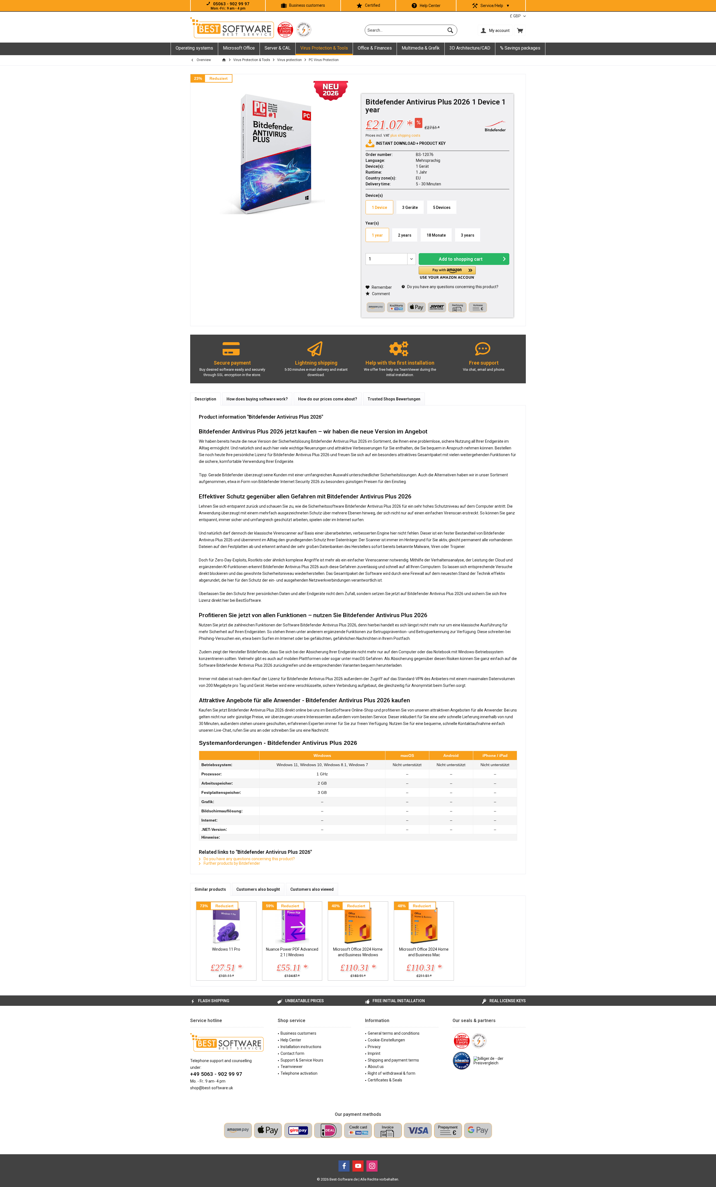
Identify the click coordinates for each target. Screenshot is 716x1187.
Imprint (374, 1053)
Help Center (430, 5)
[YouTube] (358, 1166)
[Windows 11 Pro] (226, 924)
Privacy (374, 1046)
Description (205, 399)
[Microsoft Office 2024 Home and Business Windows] (358, 924)
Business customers (307, 5)
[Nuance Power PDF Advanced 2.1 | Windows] (292, 924)
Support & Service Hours (302, 1060)
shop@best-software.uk (211, 1088)
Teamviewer (292, 1066)
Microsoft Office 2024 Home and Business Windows (358, 952)
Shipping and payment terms (393, 1060)
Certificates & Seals (385, 1080)
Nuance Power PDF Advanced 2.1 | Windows (292, 952)
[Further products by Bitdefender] (495, 125)
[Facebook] (344, 1166)
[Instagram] (372, 1166)
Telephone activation (299, 1073)
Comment (380, 293)
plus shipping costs (405, 135)
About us (376, 1066)
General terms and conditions (394, 1033)
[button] (447, 272)
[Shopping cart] (520, 30)
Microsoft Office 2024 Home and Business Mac (424, 952)
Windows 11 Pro (226, 949)
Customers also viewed (312, 889)
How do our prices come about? (327, 399)
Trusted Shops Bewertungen (394, 399)
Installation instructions (301, 1046)
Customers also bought (258, 889)
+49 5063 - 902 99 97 (216, 1074)
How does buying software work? (257, 399)
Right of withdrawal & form (391, 1073)
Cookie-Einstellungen (386, 1040)
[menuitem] (520, 30)
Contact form (292, 1053)
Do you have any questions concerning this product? (452, 286)
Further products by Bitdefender (231, 863)
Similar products (210, 889)
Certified (372, 5)
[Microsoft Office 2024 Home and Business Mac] (424, 924)
